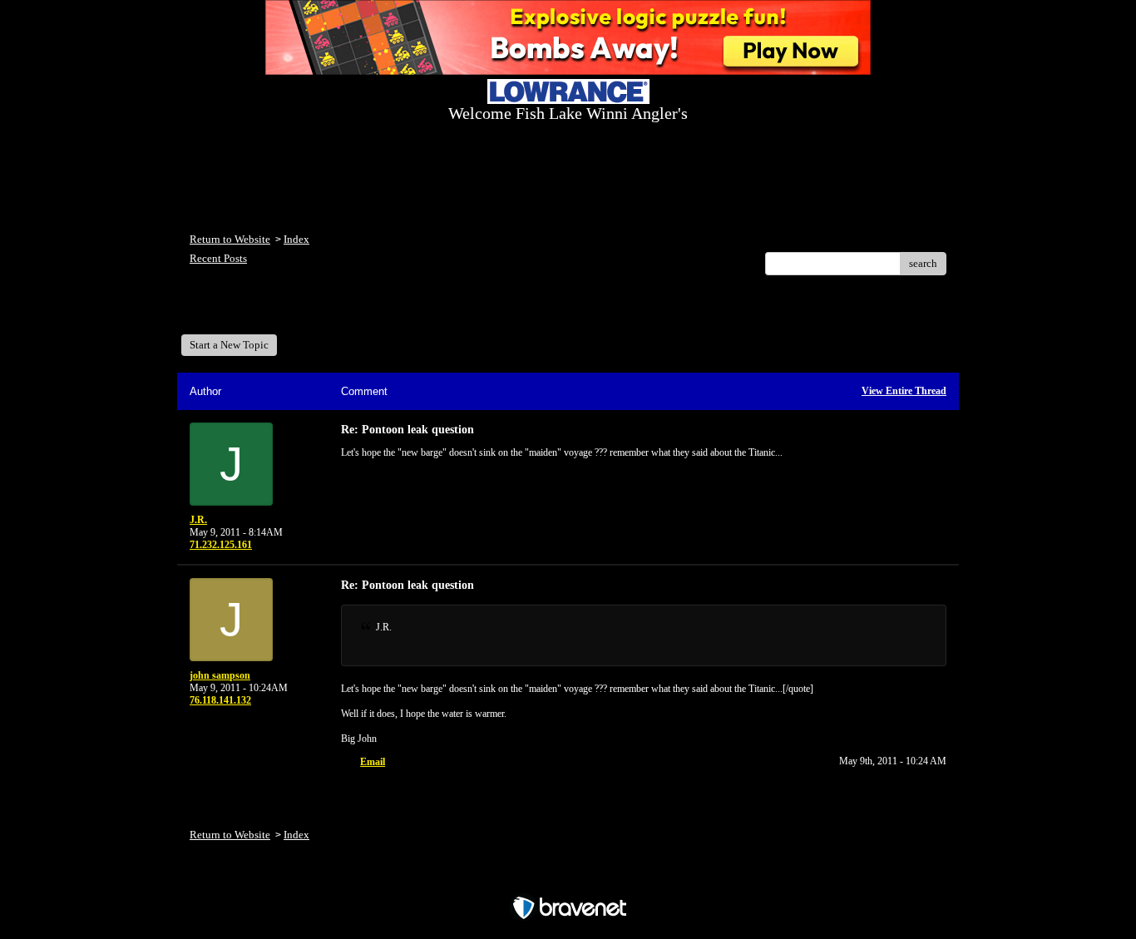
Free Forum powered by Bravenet (568, 878)
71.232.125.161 (221, 545)
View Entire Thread (904, 391)
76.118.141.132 (220, 700)
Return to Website (230, 239)
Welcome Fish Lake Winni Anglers (280, 310)
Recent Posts (218, 258)
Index (296, 239)
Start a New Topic (229, 345)
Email (372, 762)
